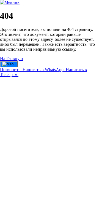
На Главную (11, 58)
